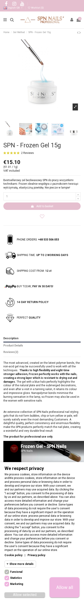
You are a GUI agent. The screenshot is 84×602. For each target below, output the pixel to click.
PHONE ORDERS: (38, 239)
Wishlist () (37, 7)
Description (10, 338)
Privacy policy (36, 555)
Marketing (16, 584)
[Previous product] (78, 32)
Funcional (16, 571)
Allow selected (25, 595)
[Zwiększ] (78, 194)
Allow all (64, 587)
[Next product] (80, 32)
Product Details (13, 345)
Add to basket (44, 206)
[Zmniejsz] (78, 198)
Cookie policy (13, 555)
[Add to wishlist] (42, 216)
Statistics (16, 578)
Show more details (21, 564)
